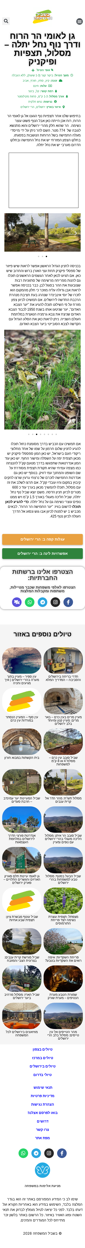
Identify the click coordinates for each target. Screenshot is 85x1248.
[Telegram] (42, 602)
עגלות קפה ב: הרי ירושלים (42, 539)
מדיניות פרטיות (42, 1096)
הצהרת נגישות (42, 1104)
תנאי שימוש (42, 1087)
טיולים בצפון (43, 1049)
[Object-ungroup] (17, 602)
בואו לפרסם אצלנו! (43, 1113)
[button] (79, 21)
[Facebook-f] (68, 602)
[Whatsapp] (29, 602)
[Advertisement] (43, 180)
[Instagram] (55, 602)
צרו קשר (42, 1130)
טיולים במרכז (42, 1058)
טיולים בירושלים (43, 1066)
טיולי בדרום (42, 1075)
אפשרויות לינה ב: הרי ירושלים (42, 553)
